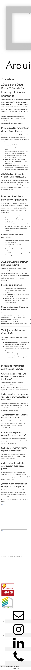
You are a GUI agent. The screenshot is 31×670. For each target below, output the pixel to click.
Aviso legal (17, 666)
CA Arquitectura (9, 666)
